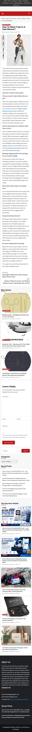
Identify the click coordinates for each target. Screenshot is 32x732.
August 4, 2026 (14, 622)
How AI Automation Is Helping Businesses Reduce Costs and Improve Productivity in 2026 (15, 479)
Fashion (20, 1)
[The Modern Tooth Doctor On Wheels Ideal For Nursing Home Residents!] (16, 361)
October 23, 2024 (14, 318)
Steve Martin (6, 32)
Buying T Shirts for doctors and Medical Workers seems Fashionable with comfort (16, 281)
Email (19, 419)
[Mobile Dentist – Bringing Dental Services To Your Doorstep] (16, 303)
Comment (5, 396)
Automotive (6, 3)
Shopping (25, 1)
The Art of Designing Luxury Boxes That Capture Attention (14, 489)
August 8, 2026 (14, 593)
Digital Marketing (18, 3)
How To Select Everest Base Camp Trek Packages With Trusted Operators (13, 484)
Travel (11, 3)
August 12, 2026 (14, 564)
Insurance (14, 1)
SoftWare (5, 554)
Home (5, 1)
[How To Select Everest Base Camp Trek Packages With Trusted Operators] (16, 578)
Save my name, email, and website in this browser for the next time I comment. (15, 436)
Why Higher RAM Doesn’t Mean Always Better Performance (15, 275)
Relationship (27, 3)
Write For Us (16, 5)
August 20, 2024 (14, 377)
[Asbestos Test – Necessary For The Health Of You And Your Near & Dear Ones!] (16, 332)
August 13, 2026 (14, 533)
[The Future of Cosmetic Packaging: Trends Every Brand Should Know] (16, 636)
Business (5, 524)
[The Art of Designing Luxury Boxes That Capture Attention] (16, 607)
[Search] (29, 13)
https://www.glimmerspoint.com (19, 699)
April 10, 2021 (14, 32)
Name (4, 419)
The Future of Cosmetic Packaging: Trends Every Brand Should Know (14, 495)
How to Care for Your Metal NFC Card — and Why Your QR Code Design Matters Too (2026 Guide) (15, 473)
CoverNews (24, 727)
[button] (2, 13)
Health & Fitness (6, 24)
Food (9, 1)
